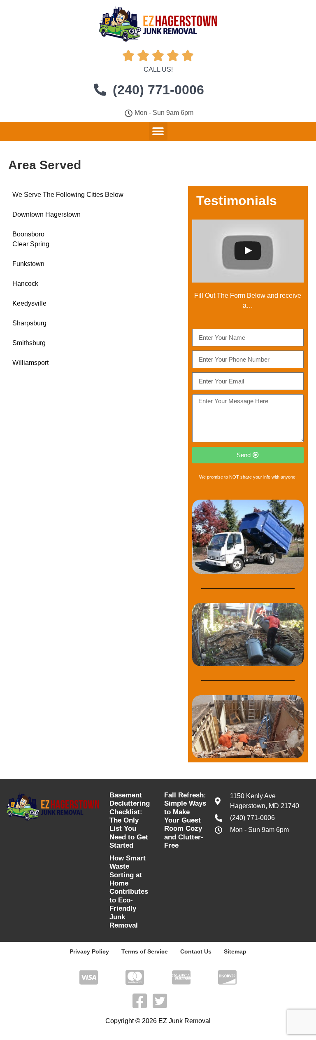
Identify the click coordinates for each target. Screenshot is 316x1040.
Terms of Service (144, 951)
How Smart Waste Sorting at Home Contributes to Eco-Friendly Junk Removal (128, 891)
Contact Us (195, 951)
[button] (158, 131)
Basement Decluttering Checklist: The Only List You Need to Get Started (129, 820)
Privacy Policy (89, 951)
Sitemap (235, 951)
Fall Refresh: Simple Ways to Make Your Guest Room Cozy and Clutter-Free (185, 820)
